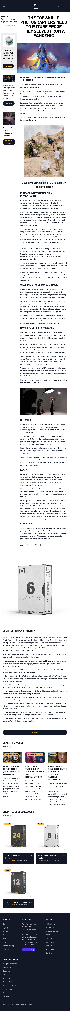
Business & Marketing (53, 931)
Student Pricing (8, 946)
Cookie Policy (7, 967)
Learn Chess (7, 949)
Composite (50, 942)
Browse (5, 935)
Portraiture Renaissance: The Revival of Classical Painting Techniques (57, 773)
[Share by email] (40, 545)
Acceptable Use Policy (10, 964)
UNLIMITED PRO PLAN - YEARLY (16, 902)
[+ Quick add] (31, 849)
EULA (5, 975)
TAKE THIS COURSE (8, 142)
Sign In (5, 924)
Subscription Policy (9, 985)
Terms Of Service (9, 989)
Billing (5, 938)
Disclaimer (6, 971)
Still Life (49, 953)
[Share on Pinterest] (36, 545)
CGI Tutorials (50, 935)
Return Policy (7, 978)
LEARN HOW (8, 103)
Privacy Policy (8, 996)
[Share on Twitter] (31, 545)
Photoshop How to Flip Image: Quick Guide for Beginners (11, 770)
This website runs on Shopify (23, 1004)
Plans (4, 942)
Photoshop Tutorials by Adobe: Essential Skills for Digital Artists (34, 771)
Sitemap (6, 993)
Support (6, 931)
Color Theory (50, 938)
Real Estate (50, 949)
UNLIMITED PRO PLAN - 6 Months (19, 630)
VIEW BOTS (8, 66)
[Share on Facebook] (27, 545)
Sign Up (5, 928)
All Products (50, 924)
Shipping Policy (8, 982)
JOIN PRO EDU (35, 732)
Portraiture (50, 928)
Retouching (50, 946)
